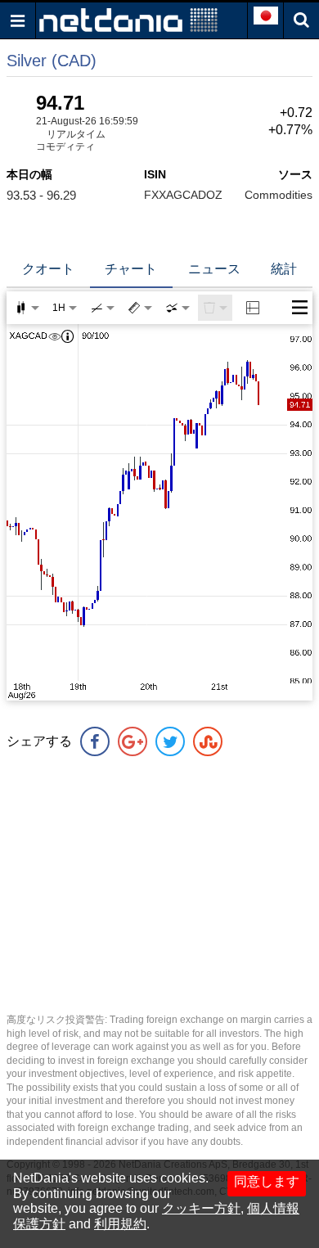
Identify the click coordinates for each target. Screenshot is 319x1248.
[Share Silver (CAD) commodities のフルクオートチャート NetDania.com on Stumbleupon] (208, 741)
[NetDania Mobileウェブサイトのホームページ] (128, 19)
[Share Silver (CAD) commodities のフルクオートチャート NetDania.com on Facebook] (95, 741)
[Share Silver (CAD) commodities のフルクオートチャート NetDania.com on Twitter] (170, 741)
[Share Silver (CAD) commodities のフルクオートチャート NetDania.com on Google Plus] (132, 741)
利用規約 (120, 1224)
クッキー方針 (201, 1208)
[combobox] (177, 308)
